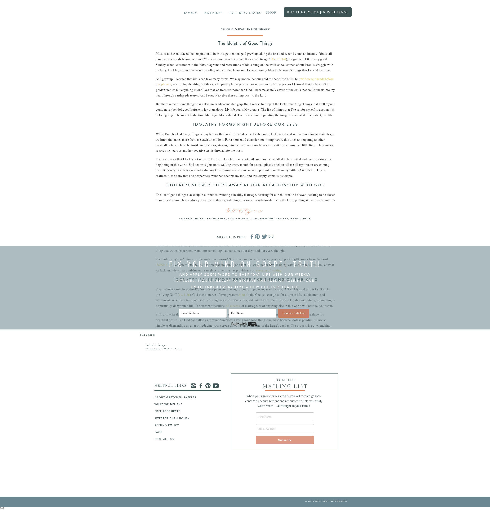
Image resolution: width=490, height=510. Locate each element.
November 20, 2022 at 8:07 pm (165, 505)
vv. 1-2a (184, 294)
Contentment (239, 218)
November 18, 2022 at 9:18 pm (164, 443)
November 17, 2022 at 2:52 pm (164, 349)
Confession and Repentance (202, 218)
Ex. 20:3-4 (279, 59)
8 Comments (147, 335)
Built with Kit (244, 323)
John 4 (242, 294)
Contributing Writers (270, 218)
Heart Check (300, 218)
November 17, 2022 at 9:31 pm (164, 373)
